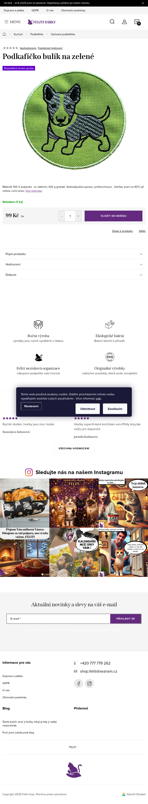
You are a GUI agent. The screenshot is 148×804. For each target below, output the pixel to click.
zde (98, 398)
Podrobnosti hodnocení (50, 48)
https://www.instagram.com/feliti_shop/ (89, 683)
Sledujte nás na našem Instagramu (79, 472)
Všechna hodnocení (74, 448)
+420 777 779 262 (95, 663)
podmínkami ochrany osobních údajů (94, 630)
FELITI (72, 747)
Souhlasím (115, 409)
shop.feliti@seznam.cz (98, 671)
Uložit (22, 230)
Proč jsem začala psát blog (18, 732)
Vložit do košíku (113, 216)
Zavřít (35, 229)
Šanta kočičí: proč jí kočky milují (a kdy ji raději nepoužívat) (30, 723)
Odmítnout (87, 409)
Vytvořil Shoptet (136, 794)
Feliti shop (78, 683)
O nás (50, 10)
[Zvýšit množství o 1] (78, 216)
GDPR (35, 10)
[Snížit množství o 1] (62, 216)
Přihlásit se (125, 618)
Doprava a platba (14, 10)
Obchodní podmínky (73, 10)
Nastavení (31, 406)
